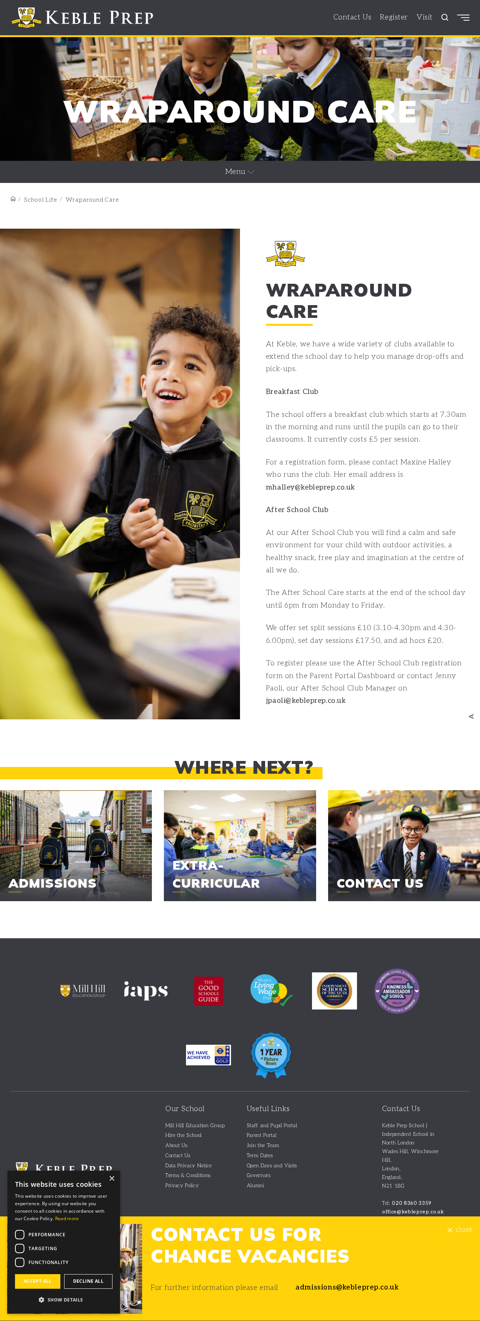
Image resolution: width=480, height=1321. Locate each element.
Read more (67, 1218)
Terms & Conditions (188, 1176)
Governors (259, 1176)
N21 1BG (393, 1186)
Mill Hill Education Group (195, 1126)
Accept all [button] (38, 1281)
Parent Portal (262, 1135)
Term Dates (260, 1156)
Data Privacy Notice (188, 1166)
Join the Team (263, 1146)
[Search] (444, 17)
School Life (40, 200)
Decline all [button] (88, 1281)
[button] (63, 1300)
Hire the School (183, 1135)
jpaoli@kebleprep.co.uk (306, 700)
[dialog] (64, 1242)
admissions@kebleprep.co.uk (347, 1288)
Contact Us (352, 17)
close (464, 1230)
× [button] (111, 1179)
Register (394, 17)
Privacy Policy (182, 1186)
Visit (425, 17)
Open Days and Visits (272, 1166)
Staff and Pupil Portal (272, 1126)
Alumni (255, 1186)
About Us (176, 1146)
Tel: (407, 1203)
